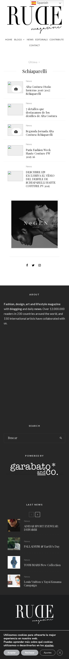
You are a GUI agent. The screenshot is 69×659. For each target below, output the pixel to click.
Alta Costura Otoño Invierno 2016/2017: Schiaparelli (38, 90)
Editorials (41, 39)
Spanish (42, 2)
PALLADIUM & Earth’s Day (42, 546)
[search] (61, 438)
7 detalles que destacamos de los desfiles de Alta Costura (41, 112)
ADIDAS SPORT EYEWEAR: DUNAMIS (41, 527)
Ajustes (48, 652)
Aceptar (11, 652)
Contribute (56, 39)
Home (8, 39)
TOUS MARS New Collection (42, 565)
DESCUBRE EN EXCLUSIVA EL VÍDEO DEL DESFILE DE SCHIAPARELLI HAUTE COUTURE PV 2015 (41, 179)
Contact (34, 45)
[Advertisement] (34, 373)
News (30, 39)
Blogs (18, 39)
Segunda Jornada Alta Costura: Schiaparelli (40, 132)
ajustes (49, 645)
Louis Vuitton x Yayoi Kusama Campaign (42, 583)
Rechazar (29, 652)
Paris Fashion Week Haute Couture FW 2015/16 (38, 153)
